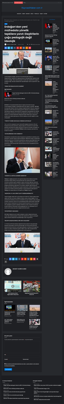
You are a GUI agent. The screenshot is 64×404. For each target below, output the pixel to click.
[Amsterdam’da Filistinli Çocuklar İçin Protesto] (48, 140)
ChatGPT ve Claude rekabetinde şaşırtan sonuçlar (55, 113)
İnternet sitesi (25, 359)
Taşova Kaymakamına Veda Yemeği (56, 148)
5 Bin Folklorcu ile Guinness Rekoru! (21, 320)
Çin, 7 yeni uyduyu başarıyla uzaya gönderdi (8, 321)
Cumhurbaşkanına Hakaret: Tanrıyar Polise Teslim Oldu (21, 313)
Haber (23, 13)
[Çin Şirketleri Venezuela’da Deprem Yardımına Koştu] (48, 164)
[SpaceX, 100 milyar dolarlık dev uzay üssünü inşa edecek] (48, 58)
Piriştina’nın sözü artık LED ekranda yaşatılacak (32, 2)
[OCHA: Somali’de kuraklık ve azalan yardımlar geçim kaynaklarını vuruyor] (34, 308)
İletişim (45, 13)
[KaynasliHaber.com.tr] (32, 7)
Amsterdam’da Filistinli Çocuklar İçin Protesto (56, 140)
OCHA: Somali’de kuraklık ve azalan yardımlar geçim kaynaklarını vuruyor (34, 313)
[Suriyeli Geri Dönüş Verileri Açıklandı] (34, 322)
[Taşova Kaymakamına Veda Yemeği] (48, 149)
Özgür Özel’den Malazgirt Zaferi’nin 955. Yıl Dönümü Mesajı (25, 93)
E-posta (6, 359)
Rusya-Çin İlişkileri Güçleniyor (55, 173)
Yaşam (41, 13)
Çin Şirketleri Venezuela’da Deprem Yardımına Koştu (56, 165)
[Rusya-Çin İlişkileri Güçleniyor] (48, 174)
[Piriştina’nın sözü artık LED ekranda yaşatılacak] (9, 308)
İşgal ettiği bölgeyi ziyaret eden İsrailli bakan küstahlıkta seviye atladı (52, 77)
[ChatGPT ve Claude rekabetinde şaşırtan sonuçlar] (48, 112)
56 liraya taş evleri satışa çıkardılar (55, 121)
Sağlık (31, 13)
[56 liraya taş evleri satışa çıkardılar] (48, 122)
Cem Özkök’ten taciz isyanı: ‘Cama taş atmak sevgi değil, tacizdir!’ (51, 101)
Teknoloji (36, 13)
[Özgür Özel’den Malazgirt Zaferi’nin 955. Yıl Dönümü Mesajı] (7, 94)
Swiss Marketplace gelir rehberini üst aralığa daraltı (51, 106)
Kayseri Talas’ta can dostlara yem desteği (56, 50)
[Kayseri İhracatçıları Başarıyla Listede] (48, 156)
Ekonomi (28, 13)
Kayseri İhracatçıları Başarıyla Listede (56, 156)
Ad (5, 354)
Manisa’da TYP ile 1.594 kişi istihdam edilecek (14, 98)
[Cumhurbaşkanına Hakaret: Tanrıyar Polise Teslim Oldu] (22, 308)
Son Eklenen (52, 19)
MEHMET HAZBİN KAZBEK (11, 44)
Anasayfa (19, 13)
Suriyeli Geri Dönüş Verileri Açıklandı (33, 326)
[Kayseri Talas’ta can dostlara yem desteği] (48, 49)
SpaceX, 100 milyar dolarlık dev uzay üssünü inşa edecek (56, 59)
